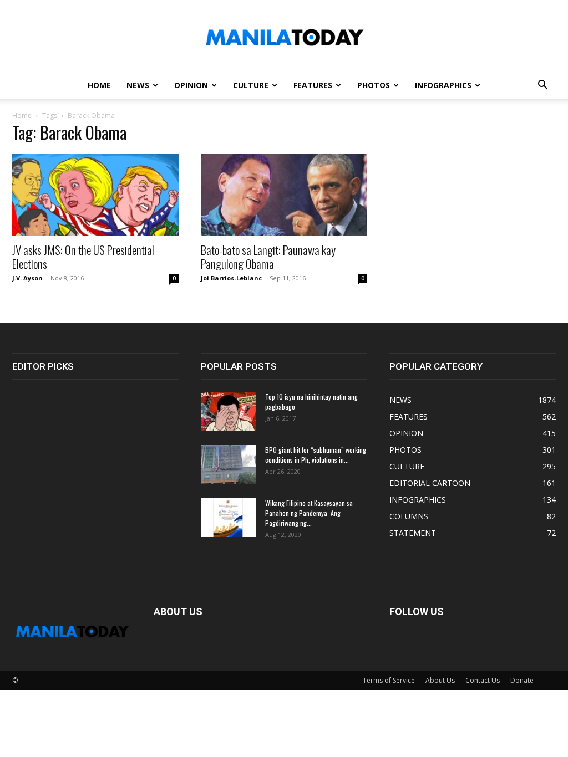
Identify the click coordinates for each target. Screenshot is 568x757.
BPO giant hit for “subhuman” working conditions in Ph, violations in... (315, 454)
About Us (440, 680)
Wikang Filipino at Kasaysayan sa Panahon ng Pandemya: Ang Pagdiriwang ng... (309, 513)
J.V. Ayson (27, 278)
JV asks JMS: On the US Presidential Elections (83, 256)
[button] (542, 86)
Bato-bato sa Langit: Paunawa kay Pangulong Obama (268, 256)
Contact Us (482, 680)
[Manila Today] (284, 36)
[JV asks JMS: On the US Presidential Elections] (95, 195)
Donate (522, 680)
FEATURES (312, 85)
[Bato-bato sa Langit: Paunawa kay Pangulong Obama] (284, 195)
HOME (99, 85)
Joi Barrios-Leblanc (231, 278)
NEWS (137, 85)
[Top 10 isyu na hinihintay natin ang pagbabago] (228, 411)
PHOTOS (373, 85)
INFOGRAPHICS (443, 85)
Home (22, 115)
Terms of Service (389, 680)
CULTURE (250, 85)
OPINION (191, 85)
